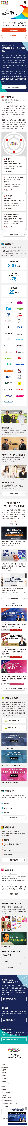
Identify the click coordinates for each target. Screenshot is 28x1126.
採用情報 (3, 1081)
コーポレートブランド (10, 808)
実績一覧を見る (14, 493)
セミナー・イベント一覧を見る (14, 688)
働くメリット (7, 850)
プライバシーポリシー (6, 1098)
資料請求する (14, 36)
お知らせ (3, 1095)
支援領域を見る (14, 234)
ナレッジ (3, 1075)
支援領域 (5, 961)
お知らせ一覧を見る (14, 894)
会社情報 (6, 804)
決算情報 (6, 812)
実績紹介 (3, 1072)
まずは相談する (14, 30)
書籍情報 (3, 1089)
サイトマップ (4, 1106)
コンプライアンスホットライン (9, 1103)
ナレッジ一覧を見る (14, 598)
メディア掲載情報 (8, 968)
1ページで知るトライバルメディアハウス (15, 845)
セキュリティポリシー (6, 1100)
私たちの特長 (7, 955)
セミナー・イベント (6, 1084)
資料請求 (3, 1086)
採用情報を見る (14, 860)
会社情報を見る (14, 818)
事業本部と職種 (8, 855)
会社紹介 (3, 1078)
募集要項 (6, 840)
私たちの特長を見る (14, 87)
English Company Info (7, 1118)
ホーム (3, 1064)
